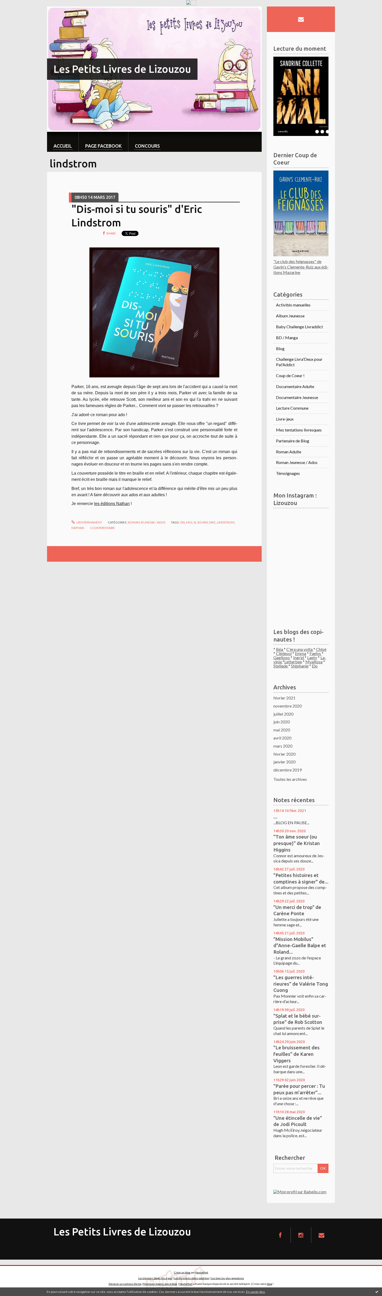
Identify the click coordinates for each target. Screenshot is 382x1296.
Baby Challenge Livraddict (299, 326)
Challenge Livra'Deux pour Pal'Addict (299, 362)
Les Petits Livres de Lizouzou (122, 69)
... (275, 817)
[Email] (301, 19)
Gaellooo (282, 657)
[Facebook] (280, 1235)
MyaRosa (313, 661)
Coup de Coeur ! (290, 375)
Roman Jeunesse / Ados (146, 522)
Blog (280, 348)
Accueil (63, 145)
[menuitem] (62, 142)
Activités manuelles (293, 304)
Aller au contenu (17, 11)
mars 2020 (282, 745)
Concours (147, 145)
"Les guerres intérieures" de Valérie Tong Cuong (300, 983)
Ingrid (299, 657)
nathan (77, 528)
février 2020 (284, 753)
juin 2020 (281, 721)
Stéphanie (299, 665)
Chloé (321, 649)
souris (202, 522)
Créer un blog (182, 1272)
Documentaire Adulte (295, 386)
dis (182, 522)
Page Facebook (103, 145)
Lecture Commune (292, 407)
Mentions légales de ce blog (160, 1283)
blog (269, 1283)
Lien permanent (89, 522)
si (195, 522)
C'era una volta (299, 649)
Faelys (315, 653)
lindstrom (225, 522)
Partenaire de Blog (292, 440)
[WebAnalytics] (191, 2)
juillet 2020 (283, 713)
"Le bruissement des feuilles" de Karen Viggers (296, 1054)
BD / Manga (287, 337)
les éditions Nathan (112, 503)
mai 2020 (281, 729)
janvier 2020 (284, 761)
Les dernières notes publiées (191, 1278)
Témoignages (288, 473)
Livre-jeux (285, 418)
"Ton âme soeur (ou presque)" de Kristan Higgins (296, 843)
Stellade (280, 665)
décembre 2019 (287, 769)
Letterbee (293, 661)
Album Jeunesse (290, 315)
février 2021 (284, 697)
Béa (280, 649)
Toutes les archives (290, 779)
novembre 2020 (287, 705)
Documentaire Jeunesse (297, 397)
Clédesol (284, 653)
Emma (300, 653)
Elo (315, 665)
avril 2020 (282, 737)
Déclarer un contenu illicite (125, 1283)
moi (189, 522)
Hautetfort (201, 1272)
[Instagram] (301, 1235)
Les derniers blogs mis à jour (155, 1278)
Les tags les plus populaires (227, 1278)
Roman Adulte (288, 451)
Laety (312, 657)
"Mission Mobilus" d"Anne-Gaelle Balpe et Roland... (299, 945)
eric (212, 522)
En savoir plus (255, 1292)
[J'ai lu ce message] (377, 1292)
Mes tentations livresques (299, 429)
